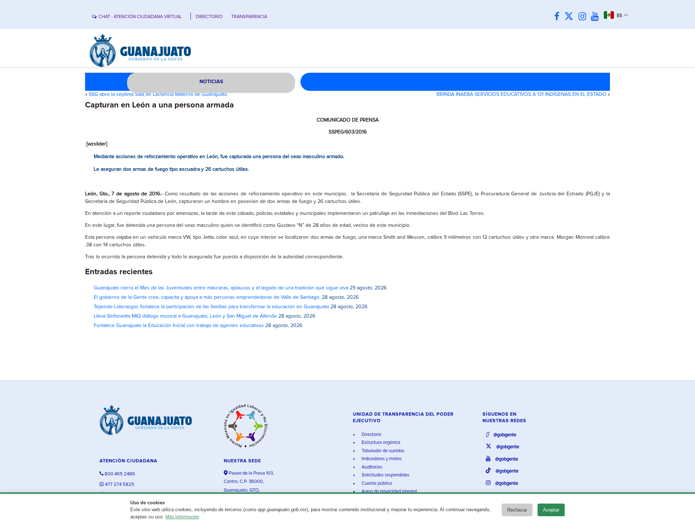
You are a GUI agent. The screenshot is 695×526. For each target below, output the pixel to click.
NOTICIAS (211, 81)
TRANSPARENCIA (249, 16)
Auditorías (371, 467)
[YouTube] (596, 16)
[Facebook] (558, 16)
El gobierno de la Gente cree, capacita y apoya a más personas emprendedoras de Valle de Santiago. (207, 297)
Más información (182, 517)
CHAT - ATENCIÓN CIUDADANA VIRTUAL (140, 16)
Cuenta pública (376, 483)
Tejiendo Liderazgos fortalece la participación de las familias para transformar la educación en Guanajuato (211, 306)
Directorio (371, 434)
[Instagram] (584, 16)
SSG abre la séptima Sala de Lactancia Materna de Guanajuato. (158, 94)
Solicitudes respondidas (385, 475)
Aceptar (551, 510)
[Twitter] (570, 16)
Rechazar (517, 510)
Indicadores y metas (381, 459)
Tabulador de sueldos (382, 451)
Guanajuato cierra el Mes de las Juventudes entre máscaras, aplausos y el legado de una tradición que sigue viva (221, 287)
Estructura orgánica (380, 442)
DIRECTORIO (209, 16)
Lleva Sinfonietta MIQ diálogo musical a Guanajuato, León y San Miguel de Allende (185, 316)
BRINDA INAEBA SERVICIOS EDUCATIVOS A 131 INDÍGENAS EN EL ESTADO (521, 94)
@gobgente (504, 435)
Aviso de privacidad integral (389, 491)
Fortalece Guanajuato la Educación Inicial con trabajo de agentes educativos (179, 325)
